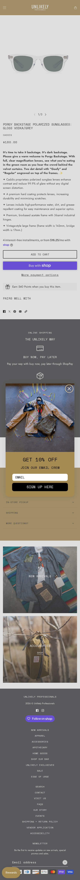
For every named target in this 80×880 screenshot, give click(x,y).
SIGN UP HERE (40, 487)
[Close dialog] (69, 388)
